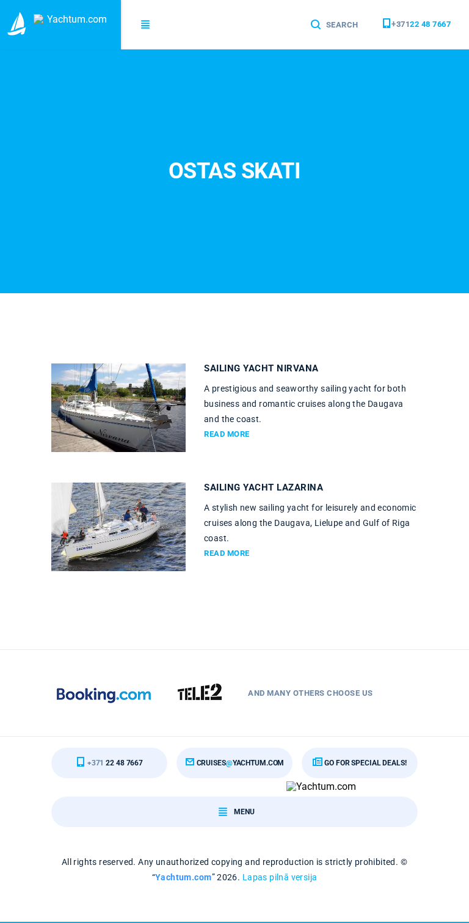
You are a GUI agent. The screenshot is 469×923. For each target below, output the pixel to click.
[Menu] (146, 24)
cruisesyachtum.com (240, 763)
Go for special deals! (364, 763)
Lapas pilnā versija (280, 877)
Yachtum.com (183, 877)
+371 (421, 24)
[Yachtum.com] (60, 24)
